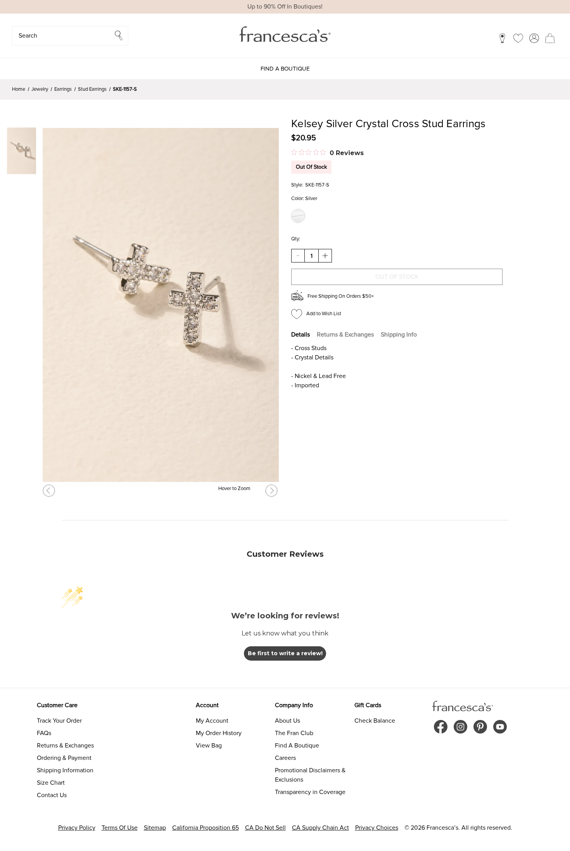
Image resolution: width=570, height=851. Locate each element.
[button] (70, 35)
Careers (285, 758)
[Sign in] (534, 38)
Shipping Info (399, 334)
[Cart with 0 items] (550, 38)
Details (300, 334)
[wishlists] (518, 38)
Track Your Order (59, 721)
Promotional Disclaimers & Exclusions (310, 775)
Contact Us (52, 795)
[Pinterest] (480, 727)
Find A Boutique (297, 745)
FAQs (44, 733)
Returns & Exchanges (345, 334)
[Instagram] (460, 727)
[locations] (502, 38)
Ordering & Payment (64, 758)
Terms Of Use (120, 828)
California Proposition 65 (205, 828)
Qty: (295, 239)
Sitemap (155, 828)
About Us (287, 721)
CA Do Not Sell (265, 828)
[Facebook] (440, 727)
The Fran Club (294, 733)
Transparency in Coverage (310, 792)
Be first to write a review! (285, 653)
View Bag (209, 745)
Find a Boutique (285, 68)
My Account (212, 721)
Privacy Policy (76, 828)
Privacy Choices (376, 828)
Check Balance (374, 721)
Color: (304, 198)
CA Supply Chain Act (320, 828)
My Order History (219, 733)
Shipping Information (65, 770)
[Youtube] (500, 727)
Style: (297, 185)
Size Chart (51, 783)
